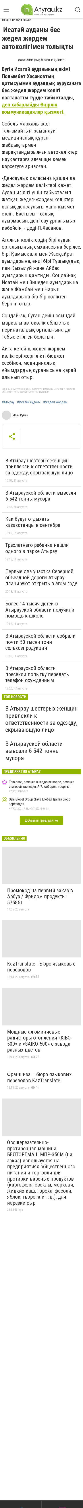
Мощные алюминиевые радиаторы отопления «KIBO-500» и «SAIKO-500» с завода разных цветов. (39, 1041)
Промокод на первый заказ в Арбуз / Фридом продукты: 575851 (40, 896)
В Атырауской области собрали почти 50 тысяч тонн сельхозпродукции (40, 642)
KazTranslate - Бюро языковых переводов (41, 967)
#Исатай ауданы (29, 402)
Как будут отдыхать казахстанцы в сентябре (32, 522)
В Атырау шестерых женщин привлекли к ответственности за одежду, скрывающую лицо (39, 467)
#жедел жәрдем (55, 402)
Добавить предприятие (41, 820)
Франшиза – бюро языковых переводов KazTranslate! (39, 1077)
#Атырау (8, 402)
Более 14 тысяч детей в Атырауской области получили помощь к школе (39, 610)
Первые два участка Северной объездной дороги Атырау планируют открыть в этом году (41, 577)
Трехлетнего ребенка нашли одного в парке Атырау (37, 548)
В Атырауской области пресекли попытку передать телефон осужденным (37, 674)
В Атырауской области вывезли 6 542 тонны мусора (40, 496)
